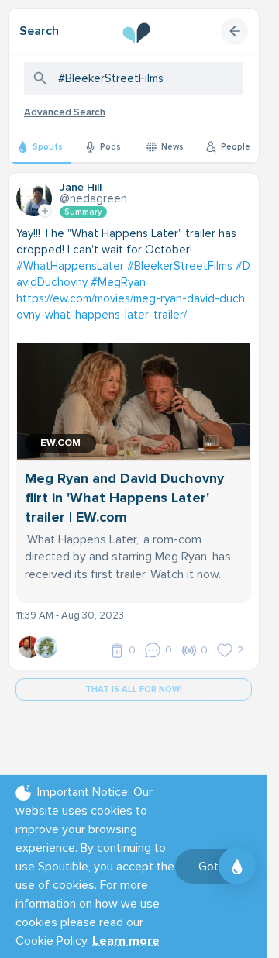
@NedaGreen (93, 198)
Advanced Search (64, 112)
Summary (83, 212)
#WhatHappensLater (70, 266)
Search (39, 31)
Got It (213, 866)
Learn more (126, 941)
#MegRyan (118, 282)
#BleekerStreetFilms (179, 266)
